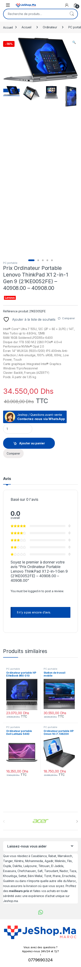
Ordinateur (50, 27)
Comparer (68, 318)
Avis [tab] (7, 479)
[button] (74, 42)
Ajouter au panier (32, 443)
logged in (34, 591)
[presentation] (77, 821)
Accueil (8, 27)
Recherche (71, 14)
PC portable (10, 262)
